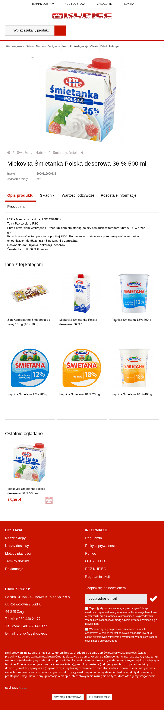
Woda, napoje (81, 46)
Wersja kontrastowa (69, 697)
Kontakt (129, 4)
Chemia (94, 46)
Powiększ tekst (100, 697)
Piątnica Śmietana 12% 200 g (27, 394)
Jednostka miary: (18, 179)
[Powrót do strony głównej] (9, 152)
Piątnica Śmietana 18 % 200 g (79, 394)
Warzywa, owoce (15, 46)
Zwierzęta (114, 46)
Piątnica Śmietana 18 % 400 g (131, 394)
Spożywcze (54, 46)
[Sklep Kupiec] (82, 15)
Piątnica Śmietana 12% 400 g (131, 319)
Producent (16, 206)
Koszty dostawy (17, 546)
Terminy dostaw (43, 4)
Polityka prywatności (100, 546)
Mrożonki (67, 46)
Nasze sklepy (15, 538)
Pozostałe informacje (118, 195)
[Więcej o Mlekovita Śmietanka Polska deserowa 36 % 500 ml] (30, 462)
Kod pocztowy (75, 4)
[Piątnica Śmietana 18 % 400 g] (134, 368)
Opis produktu (20, 195)
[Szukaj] (60, 30)
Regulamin (93, 538)
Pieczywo (41, 46)
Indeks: (11, 173)
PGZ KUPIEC (95, 569)
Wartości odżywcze (78, 195)
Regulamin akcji (97, 576)
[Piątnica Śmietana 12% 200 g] (30, 368)
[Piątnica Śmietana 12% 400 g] (134, 293)
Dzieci (103, 46)
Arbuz (23, 687)
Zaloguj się (104, 4)
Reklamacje (14, 569)
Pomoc (90, 553)
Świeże (30, 46)
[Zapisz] (153, 599)
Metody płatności (18, 553)
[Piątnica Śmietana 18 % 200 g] (82, 368)
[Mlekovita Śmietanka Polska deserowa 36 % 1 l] (82, 293)
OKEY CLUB (95, 561)
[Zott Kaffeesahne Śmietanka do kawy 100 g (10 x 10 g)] (30, 293)
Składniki (47, 195)
